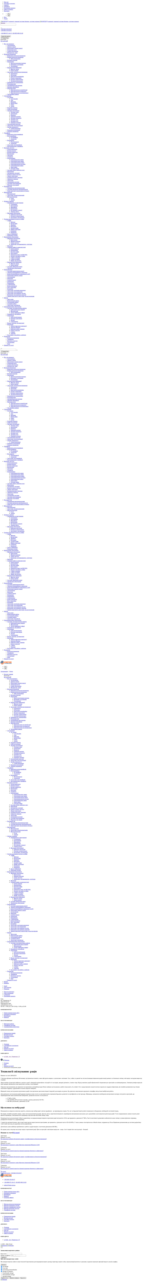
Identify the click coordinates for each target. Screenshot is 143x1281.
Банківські (13, 232)
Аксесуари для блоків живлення (16, 290)
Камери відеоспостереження (15, 57)
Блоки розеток (15, 248)
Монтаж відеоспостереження (12, 1204)
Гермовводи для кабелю (14, 314)
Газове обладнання (12, 51)
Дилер (6, 18)
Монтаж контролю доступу (11, 1208)
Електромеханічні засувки (18, 164)
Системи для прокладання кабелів (17, 308)
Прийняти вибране (14, 1278)
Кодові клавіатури (12, 152)
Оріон (12, 104)
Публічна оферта (8, 1197)
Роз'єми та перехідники (17, 216)
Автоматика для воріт (13, 173)
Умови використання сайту (11, 1013)
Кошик (6, 981)
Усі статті (16, 1133)
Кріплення (10, 324)
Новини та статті (9, 345)
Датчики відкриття (16, 118)
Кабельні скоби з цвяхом (17, 329)
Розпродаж (7, 336)
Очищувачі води (12, 49)
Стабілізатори (11, 284)
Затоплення (14, 113)
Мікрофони (14, 207)
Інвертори (10, 278)
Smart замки (14, 167)
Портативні (10, 61)
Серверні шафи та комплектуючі (16, 247)
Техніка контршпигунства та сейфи (14, 219)
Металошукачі (8, 192)
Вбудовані (13, 226)
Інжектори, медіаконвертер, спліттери (21, 244)
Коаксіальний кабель (13, 300)
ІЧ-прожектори (11, 84)
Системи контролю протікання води (17, 189)
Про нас (6, 2)
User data (5, 1268)
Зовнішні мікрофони (13, 87)
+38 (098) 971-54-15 (6, 33)
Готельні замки (15, 168)
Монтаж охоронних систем (11, 1205)
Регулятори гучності (16, 210)
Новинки (6, 989)
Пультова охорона (12, 107)
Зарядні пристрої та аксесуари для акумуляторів (20, 296)
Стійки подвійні (15, 259)
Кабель (6, 297)
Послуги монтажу (9, 991)
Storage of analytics (8, 1271)
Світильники (14, 321)
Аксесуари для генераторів (15, 292)
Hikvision (13, 101)
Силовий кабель (11, 303)
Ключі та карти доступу (14, 174)
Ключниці (13, 231)
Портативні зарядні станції (14, 275)
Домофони (7, 133)
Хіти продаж (7, 987)
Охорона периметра (12, 131)
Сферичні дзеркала (12, 179)
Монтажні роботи (9, 1024)
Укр (9, 15)
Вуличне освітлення (16, 318)
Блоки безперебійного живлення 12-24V (18, 274)
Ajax (12, 100)
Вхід (5, 17)
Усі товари (10, 97)
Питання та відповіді (10, 1014)
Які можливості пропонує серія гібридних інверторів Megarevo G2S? (20, 1145)
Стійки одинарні (15, 257)
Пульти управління (16, 78)
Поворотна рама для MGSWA (19, 254)
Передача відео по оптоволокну (19, 93)
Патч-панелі (14, 253)
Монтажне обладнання (13, 213)
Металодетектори (12, 197)
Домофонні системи (9, 1025)
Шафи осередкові (15, 229)
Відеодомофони (11, 136)
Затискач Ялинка (15, 327)
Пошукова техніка (12, 235)
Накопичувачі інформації (14, 67)
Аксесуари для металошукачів (15, 195)
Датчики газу (14, 119)
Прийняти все (4, 1278)
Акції (5, 986)
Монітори (10, 246)
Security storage (7, 1276)
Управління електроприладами (16, 188)
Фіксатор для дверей (13, 185)
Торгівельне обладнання (14, 268)
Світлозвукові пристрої (13, 124)
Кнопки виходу (11, 150)
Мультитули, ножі (12, 52)
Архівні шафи (14, 228)
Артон (12, 106)
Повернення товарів (9, 1033)
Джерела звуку (15, 211)
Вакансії (6, 1017)
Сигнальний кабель (12, 302)
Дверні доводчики (12, 176)
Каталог (3, 23)
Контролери (10, 153)
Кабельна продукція (16, 214)
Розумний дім (8, 186)
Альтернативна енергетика (11, 1026)
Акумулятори (11, 45)
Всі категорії (4, 41)
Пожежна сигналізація (13, 130)
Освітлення (10, 315)
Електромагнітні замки (17, 159)
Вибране (6, 983)
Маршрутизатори (15, 241)
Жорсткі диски (15, 69)
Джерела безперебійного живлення (17, 272)
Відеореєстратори (12, 60)
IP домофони (14, 137)
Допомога (7, 6)
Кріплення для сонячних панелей (16, 295)
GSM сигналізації (12, 109)
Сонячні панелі (11, 280)
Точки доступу (15, 243)
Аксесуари (10, 180)
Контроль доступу (9, 148)
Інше (8, 344)
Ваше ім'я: (3, 1254)
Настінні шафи (15, 251)
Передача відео (11, 88)
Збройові (13, 225)
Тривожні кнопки (16, 116)
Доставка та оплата (9, 3)
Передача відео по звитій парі (19, 90)
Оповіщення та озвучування (15, 202)
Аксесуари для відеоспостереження (17, 72)
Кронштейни (14, 250)
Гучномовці (14, 204)
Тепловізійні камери (13, 94)
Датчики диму (15, 112)
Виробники (7, 1016)
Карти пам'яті (14, 70)
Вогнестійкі (14, 223)
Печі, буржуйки (11, 287)
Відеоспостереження (10, 54)
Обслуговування (8, 993)
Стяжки (13, 332)
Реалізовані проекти (9, 8)
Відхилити (23, 1278)
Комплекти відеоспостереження (16, 55)
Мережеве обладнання (13, 238)
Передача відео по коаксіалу (18, 91)
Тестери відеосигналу (17, 81)
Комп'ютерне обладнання (11, 237)
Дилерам (6, 1044)
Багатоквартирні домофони (15, 146)
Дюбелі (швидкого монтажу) (19, 326)
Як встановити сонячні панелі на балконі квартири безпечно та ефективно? (22, 1150)
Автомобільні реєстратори (14, 85)
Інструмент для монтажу (17, 217)
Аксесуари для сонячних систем (16, 293)
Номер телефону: (5, 1255)
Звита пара (10, 299)
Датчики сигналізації (13, 110)
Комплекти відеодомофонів (15, 134)
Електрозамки (11, 158)
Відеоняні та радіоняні (17, 64)
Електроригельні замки (17, 161)
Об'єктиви (13, 75)
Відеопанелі (10, 140)
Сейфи (9, 220)
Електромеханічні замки (17, 162)
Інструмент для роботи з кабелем (16, 335)
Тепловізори (14, 66)
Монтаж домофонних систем (12, 1207)
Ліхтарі (13, 320)
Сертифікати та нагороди (11, 1045)
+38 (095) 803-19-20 (17, 33)
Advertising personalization (10, 1269)
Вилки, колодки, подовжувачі (15, 323)
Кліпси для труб (15, 330)
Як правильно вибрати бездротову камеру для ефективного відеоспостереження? (24, 1139)
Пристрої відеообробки (17, 76)
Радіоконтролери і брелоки (14, 177)
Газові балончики (16, 128)
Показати (3, 1264)
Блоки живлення (12, 286)
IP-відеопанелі (15, 142)
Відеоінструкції (8, 1034)
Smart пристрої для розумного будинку (18, 191)
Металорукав (14, 311)
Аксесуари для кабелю (13, 305)
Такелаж (13, 333)
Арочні (13, 199)
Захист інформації (12, 234)
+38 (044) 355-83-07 (6, 29)
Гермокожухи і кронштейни (15, 82)
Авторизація (4, 671)
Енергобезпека (8, 269)
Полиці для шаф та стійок (18, 256)
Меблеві (13, 222)
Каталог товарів (8, 674)
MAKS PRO (14, 103)
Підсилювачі (14, 205)
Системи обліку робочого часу (16, 170)
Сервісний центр (5, 1173)
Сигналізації (10, 342)
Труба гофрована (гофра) (18, 312)
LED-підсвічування (16, 317)
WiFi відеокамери (15, 58)
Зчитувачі (10, 155)
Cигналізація (7, 96)
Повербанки (10, 283)
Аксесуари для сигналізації (15, 125)
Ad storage (5, 1266)
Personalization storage (9, 1274)
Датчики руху (14, 121)
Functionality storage (8, 1273)
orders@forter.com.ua (9, 1185)
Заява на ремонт (8, 9)
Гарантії (6, 5)
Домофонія (10, 339)
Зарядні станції (11, 47)
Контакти (6, 11)
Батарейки (10, 289)
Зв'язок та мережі (9, 201)
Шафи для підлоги (16, 260)
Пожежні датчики (16, 122)
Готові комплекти (12, 149)
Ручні (12, 198)
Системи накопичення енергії (15, 271)
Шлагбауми (10, 171)
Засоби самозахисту (12, 127)
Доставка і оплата (9, 1036)
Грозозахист (14, 73)
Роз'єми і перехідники (17, 79)
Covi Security (14, 98)
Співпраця (7, 994)
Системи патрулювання (14, 183)
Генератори (10, 281)
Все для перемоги (9, 44)
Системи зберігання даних (14, 266)
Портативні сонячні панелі (14, 48)
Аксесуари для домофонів (14, 145)
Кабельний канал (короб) (18, 309)
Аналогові (13, 139)
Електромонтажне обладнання (12, 306)
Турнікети (10, 156)
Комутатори (14, 240)
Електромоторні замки (17, 165)
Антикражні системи (13, 182)
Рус (9, 14)
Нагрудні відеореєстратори (18, 63)
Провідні (13, 115)
